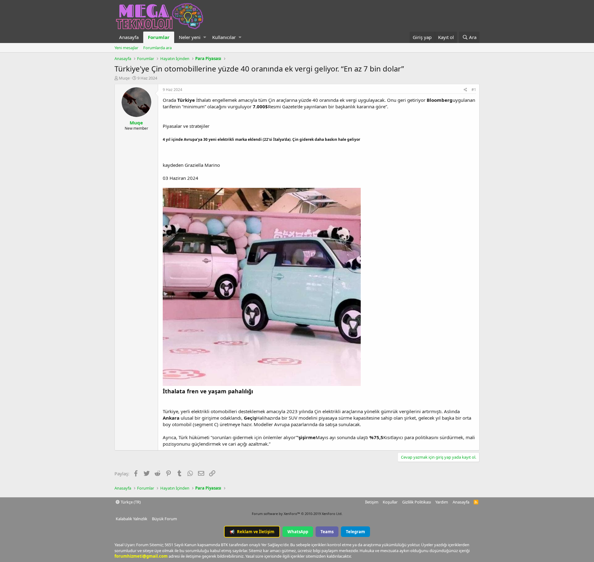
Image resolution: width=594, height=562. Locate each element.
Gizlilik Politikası (416, 502)
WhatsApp (297, 531)
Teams (327, 531)
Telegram (355, 531)
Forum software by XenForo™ (297, 513)
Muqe (124, 78)
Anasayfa (129, 37)
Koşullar (390, 502)
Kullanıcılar (224, 37)
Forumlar (159, 37)
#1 (473, 89)
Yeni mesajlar (126, 47)
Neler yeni (189, 37)
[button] (205, 37)
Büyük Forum (164, 518)
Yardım (441, 502)
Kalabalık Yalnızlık (131, 518)
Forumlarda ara (157, 47)
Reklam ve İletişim (252, 531)
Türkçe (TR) (130, 502)
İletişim (371, 502)
